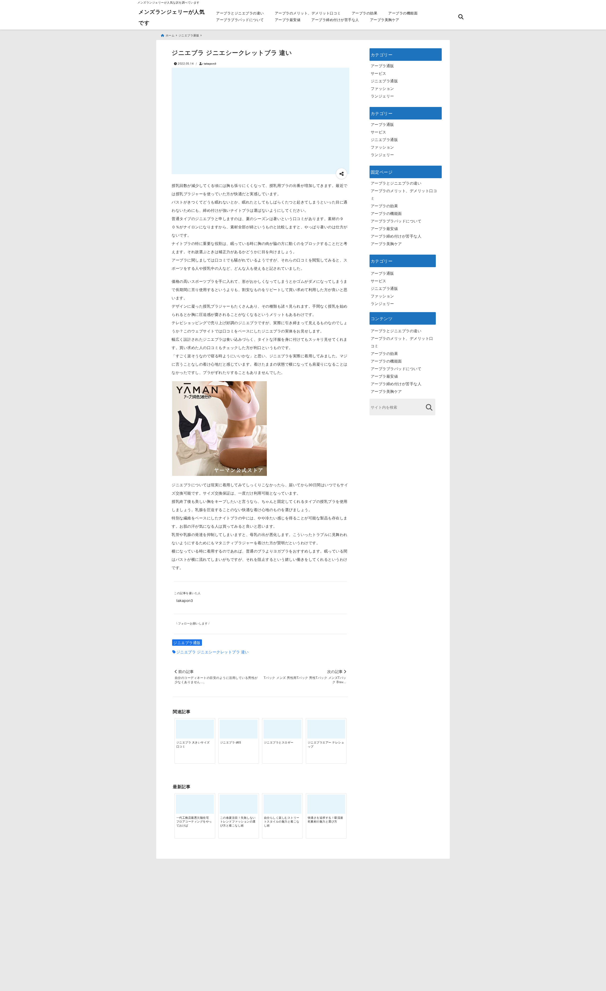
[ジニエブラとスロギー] (282, 731)
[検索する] (429, 407)
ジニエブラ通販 (187, 642)
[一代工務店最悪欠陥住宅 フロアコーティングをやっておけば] (195, 806)
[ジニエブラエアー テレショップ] (326, 731)
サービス (378, 73)
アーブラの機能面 (403, 12)
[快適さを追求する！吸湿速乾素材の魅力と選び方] (326, 806)
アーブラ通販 (382, 65)
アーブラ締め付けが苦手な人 (335, 19)
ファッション (382, 88)
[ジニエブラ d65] (239, 731)
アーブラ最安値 (288, 19)
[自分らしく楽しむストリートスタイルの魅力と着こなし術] (282, 806)
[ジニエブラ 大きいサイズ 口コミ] (195, 731)
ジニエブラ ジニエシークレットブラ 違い (212, 652)
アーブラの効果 (365, 12)
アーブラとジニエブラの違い (240, 12)
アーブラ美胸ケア (384, 19)
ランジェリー (382, 96)
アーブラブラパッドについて (240, 19)
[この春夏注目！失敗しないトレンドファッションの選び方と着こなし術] (239, 806)
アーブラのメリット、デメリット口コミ (308, 12)
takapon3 (210, 63)
